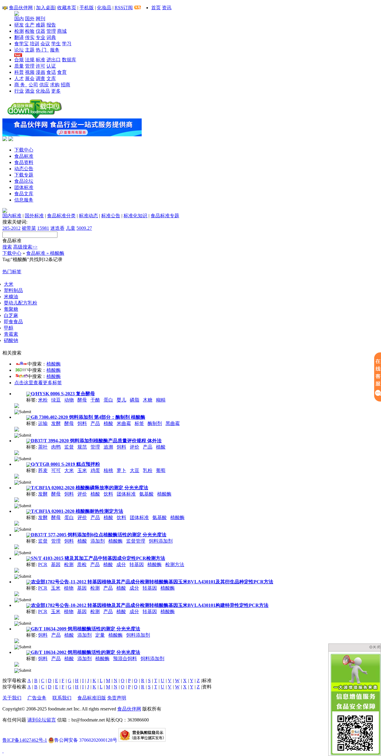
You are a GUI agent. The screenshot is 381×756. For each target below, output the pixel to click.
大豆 (134, 470)
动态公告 (23, 168)
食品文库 (23, 193)
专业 (40, 37)
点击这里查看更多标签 (38, 382)
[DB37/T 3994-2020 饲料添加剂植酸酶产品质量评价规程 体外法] (16, 452)
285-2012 (11, 228)
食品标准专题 (165, 215)
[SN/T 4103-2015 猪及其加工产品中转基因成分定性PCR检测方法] (16, 569)
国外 (30, 18)
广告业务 (36, 697)
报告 (51, 24)
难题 (40, 24)
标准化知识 (135, 215)
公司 (33, 84)
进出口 (53, 59)
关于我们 (11, 697)
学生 (56, 43)
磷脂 (134, 399)
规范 (82, 446)
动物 (69, 399)
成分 (121, 564)
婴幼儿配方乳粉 (20, 302)
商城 (62, 31)
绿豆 (56, 399)
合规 (19, 59)
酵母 (82, 399)
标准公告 (110, 215)
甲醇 (8, 327)
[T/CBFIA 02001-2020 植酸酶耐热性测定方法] (16, 522)
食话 (51, 72)
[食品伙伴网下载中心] (34, 116)
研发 (19, 24)
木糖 (147, 399)
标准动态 (88, 215)
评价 (134, 446)
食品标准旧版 (91, 697)
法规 (30, 59)
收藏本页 (66, 7)
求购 (55, 84)
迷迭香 (57, 228)
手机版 (86, 7)
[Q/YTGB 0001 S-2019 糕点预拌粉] (16, 475)
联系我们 (61, 697)
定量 (100, 635)
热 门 (42, 49)
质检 (82, 564)
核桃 (108, 470)
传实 (30, 37)
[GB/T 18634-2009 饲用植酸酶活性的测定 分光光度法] (16, 640)
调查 (40, 78)
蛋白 (108, 399)
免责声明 (116, 697)
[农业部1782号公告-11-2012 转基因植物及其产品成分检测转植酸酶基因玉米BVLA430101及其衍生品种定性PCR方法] (16, 593)
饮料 (108, 493)
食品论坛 (23, 181)
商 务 (20, 84)
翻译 (19, 37)
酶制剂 (155, 423)
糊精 (160, 399)
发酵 (56, 423)
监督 (69, 446)
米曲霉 (124, 423)
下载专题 (23, 174)
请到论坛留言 (41, 719)
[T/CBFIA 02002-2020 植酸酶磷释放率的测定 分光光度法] (16, 499)
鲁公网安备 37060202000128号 (85, 740)
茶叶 (43, 446)
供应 (44, 84)
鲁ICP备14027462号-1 (24, 740)
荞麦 (43, 470)
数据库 (69, 59)
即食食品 (13, 321)
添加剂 (97, 540)
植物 (69, 588)
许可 (40, 65)
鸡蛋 (95, 470)
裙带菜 (29, 228)
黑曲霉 (172, 423)
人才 (19, 78)
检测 (19, 31)
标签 (139, 423)
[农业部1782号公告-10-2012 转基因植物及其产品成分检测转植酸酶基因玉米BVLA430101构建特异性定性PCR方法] (16, 616)
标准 (40, 59)
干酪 (95, 399)
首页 (156, 7)
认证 (51, 65)
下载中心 (23, 149)
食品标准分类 (61, 215)
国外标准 (34, 215)
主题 (30, 49)
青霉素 (11, 334)
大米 (8, 284)
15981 (43, 228)
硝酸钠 (11, 340)
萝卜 (121, 470)
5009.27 (84, 228)
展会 (30, 78)
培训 (34, 43)
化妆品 (104, 7)
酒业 (30, 90)
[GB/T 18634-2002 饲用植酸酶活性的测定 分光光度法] (16, 663)
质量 (19, 65)
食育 (62, 72)
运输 (43, 423)
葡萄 (160, 470)
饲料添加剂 (161, 540)
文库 (51, 78)
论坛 (19, 49)
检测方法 (174, 564)
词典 (51, 37)
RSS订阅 (124, 7)
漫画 (40, 72)
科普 (19, 72)
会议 (45, 43)
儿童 (70, 228)
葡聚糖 (11, 309)
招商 (65, 84)
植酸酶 (53, 363)
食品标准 (23, 156)
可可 (56, 470)
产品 (95, 423)
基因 (55, 564)
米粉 (43, 399)
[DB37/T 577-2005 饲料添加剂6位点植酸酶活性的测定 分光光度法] (16, 546)
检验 (30, 31)
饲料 (82, 423)
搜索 (7, 246)
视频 (30, 72)
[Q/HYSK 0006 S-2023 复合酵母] (16, 405)
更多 (56, 90)
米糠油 (11, 296)
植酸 (108, 423)
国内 (19, 18)
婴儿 (121, 399)
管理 (51, 31)
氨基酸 (146, 493)
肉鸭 (56, 446)
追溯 (108, 446)
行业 (19, 90)
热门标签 (11, 271)
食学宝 (21, 43)
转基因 (136, 564)
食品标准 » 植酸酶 (45, 253)
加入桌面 (45, 7)
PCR (42, 564)
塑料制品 (13, 290)
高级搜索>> (25, 246)
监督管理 (135, 540)
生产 (30, 24)
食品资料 (23, 162)
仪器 (40, 31)
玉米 (82, 470)
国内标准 (11, 215)
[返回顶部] (3, 750)
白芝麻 (11, 315)
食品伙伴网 (21, 7)
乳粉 (147, 470)
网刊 (40, 18)
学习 (66, 43)
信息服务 (23, 199)
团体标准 (23, 187)
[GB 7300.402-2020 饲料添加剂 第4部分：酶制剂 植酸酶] (16, 428)
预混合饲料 (125, 658)
